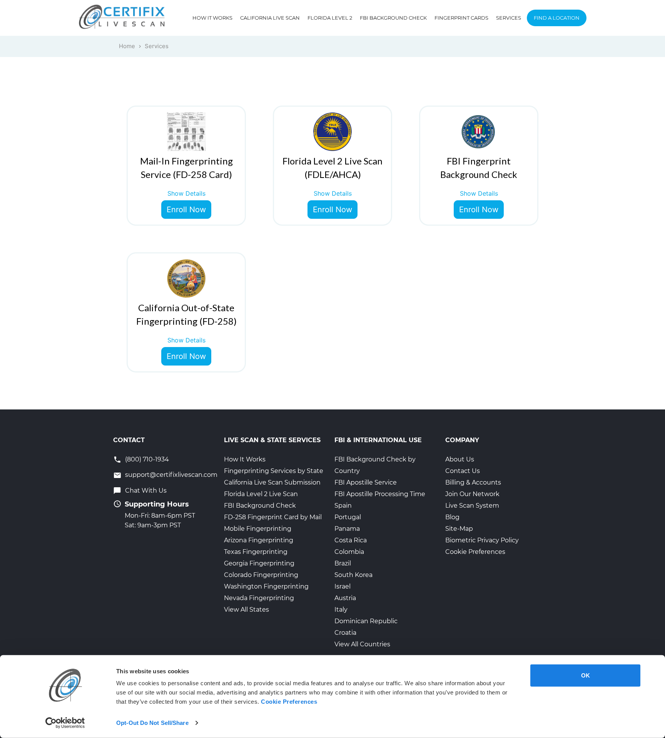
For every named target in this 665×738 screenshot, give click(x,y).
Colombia (349, 551)
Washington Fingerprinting (266, 586)
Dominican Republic (366, 621)
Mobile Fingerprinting (257, 528)
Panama (347, 528)
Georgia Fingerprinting (259, 563)
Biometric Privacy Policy (482, 540)
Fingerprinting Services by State (273, 471)
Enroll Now (186, 209)
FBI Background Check (393, 18)
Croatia (345, 632)
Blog (452, 517)
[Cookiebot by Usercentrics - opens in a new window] (65, 723)
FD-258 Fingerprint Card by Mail (273, 517)
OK (585, 675)
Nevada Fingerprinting (259, 598)
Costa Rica (350, 540)
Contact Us (462, 471)
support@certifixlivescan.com (171, 474)
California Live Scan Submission (272, 482)
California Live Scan (270, 18)
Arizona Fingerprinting (258, 540)
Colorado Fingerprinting (261, 575)
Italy (341, 609)
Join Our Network (472, 494)
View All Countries (362, 644)
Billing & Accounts (473, 482)
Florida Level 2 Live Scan (261, 494)
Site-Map (459, 528)
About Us (459, 459)
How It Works (212, 18)
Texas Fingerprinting (255, 551)
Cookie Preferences (475, 551)
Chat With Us (146, 490)
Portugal (347, 517)
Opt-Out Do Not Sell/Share (152, 723)
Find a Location (557, 18)
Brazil (342, 563)
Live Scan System (472, 505)
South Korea (353, 575)
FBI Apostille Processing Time (379, 494)
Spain (343, 505)
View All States (246, 609)
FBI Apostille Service (365, 482)
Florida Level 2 (329, 18)
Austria (345, 598)
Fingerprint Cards (461, 18)
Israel (342, 586)
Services (508, 18)
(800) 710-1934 (147, 459)
